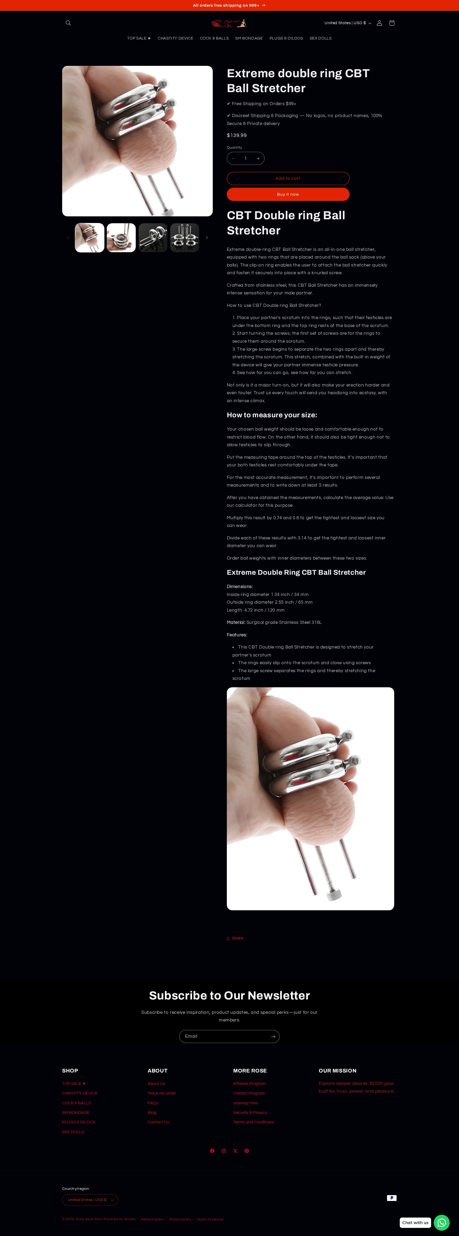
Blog (152, 1113)
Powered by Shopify (120, 1219)
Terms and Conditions (253, 1122)
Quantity (234, 147)
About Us (156, 1084)
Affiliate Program (249, 1084)
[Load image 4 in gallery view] (184, 237)
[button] (68, 23)
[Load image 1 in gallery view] (89, 237)
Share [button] (237, 938)
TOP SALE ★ (74, 1084)
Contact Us (158, 1122)
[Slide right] (207, 238)
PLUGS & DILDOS (79, 1122)
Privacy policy (180, 1219)
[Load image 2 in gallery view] (121, 237)
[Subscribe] (273, 1036)
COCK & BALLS (76, 1103)
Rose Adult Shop (89, 1219)
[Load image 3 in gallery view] (153, 237)
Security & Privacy (250, 1113)
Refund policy (152, 1219)
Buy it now (288, 194)
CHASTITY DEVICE (79, 1093)
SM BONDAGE (76, 1113)
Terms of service (210, 1219)
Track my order (162, 1093)
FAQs (153, 1103)
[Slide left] (68, 238)
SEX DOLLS (73, 1132)
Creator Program (249, 1093)
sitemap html (245, 1103)
